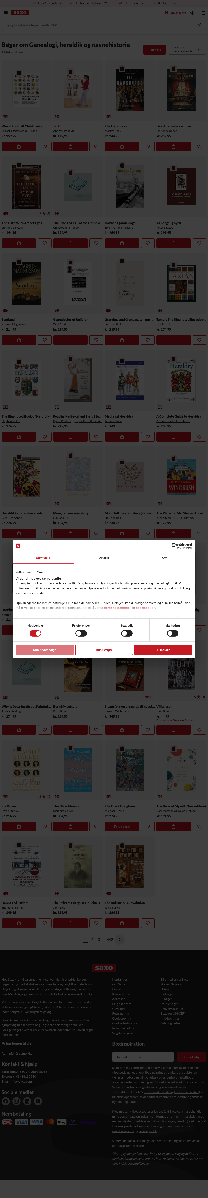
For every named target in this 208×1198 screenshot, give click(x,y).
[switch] (81, 633)
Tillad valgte (104, 650)
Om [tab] (164, 557)
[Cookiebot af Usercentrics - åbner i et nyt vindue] (174, 546)
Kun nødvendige (44, 650)
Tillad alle (163, 650)
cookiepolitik (145, 607)
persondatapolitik (117, 607)
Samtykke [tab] (43, 557)
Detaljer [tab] (104, 557)
